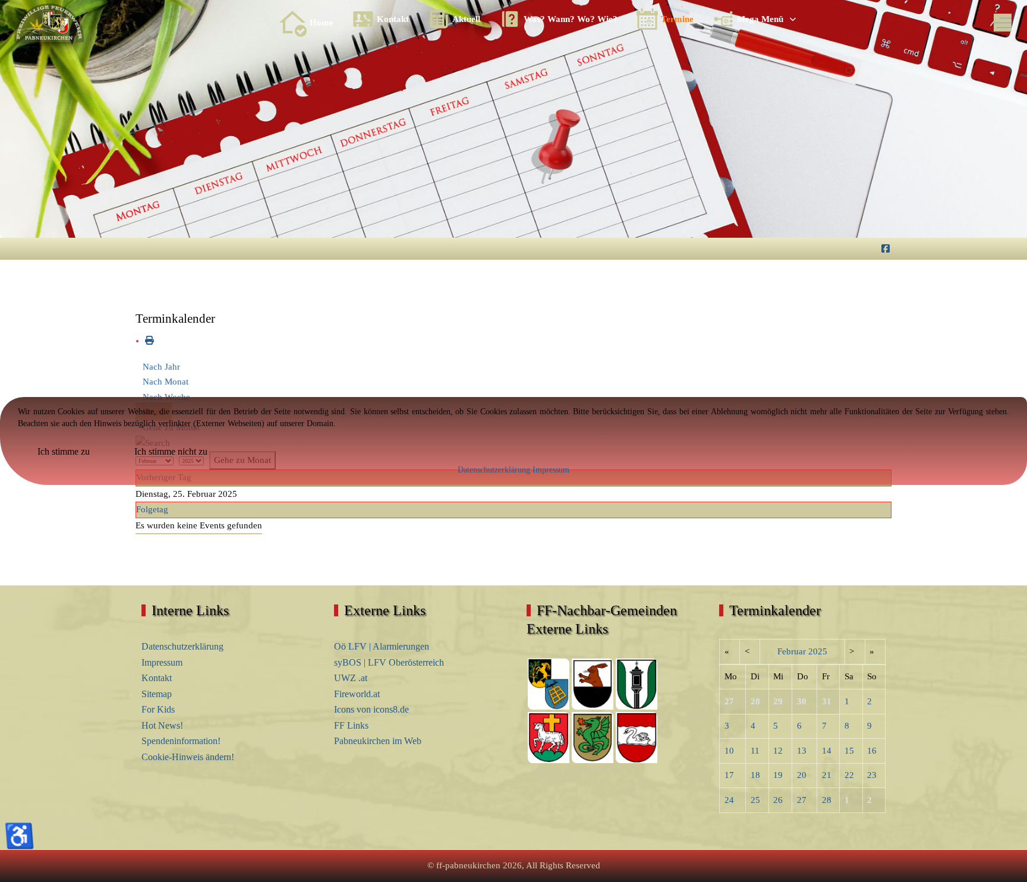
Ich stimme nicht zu (170, 451)
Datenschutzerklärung (494, 469)
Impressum (551, 469)
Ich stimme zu (63, 451)
